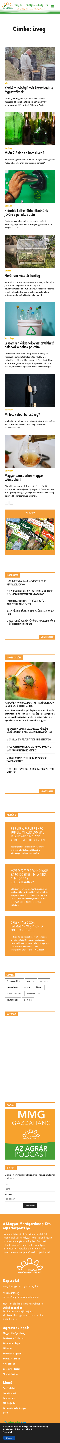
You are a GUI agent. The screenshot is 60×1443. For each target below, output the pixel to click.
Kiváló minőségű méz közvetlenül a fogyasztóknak (29, 90)
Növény (8, 271)
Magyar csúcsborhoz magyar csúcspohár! (24, 477)
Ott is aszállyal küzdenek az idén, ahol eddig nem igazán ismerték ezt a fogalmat (30, 593)
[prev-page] (6, 503)
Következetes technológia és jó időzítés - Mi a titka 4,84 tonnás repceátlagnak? (30, 877)
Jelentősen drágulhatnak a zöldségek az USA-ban (31, 612)
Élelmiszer (9, 410)
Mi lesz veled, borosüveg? (22, 414)
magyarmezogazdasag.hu (30, 4)
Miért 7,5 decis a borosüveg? (24, 153)
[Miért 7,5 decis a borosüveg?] (30, 128)
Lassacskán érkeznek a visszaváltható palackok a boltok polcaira (29, 345)
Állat (6, 83)
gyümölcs (44, 981)
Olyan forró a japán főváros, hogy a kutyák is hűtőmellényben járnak (31, 622)
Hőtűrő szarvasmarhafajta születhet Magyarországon (26, 583)
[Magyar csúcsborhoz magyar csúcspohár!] (30, 451)
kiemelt (39, 987)
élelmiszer (28, 999)
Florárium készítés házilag (22, 275)
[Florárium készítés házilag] (30, 251)
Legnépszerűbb (14, 657)
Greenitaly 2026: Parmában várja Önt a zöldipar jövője (27, 926)
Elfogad (9, 1438)
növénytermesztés (14, 993)
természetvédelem (34, 993)
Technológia (9, 338)
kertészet (27, 987)
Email (7, 1184)
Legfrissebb (12, 575)
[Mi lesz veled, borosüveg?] (30, 390)
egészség (30, 981)
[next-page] (11, 503)
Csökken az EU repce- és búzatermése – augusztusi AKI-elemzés (26, 602)
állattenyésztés (12, 999)
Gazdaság (8, 148)
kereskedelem (12, 987)
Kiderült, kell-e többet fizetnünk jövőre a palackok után (26, 212)
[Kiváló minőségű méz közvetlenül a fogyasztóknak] (30, 64)
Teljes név (8, 1194)
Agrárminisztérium (14, 981)
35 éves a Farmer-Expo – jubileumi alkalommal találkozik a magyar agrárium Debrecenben (28, 834)
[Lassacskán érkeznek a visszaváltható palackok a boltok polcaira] (30, 319)
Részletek (7, 1432)
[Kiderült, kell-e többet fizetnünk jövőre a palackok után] (30, 186)
